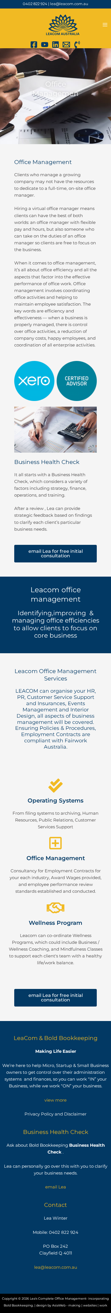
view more (55, 1100)
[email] (66, 44)
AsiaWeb (58, 1305)
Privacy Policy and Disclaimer (55, 1114)
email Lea (55, 1187)
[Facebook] (34, 44)
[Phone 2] (77, 44)
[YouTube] (44, 44)
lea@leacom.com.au (69, 4)
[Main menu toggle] (105, 25)
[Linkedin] (55, 44)
